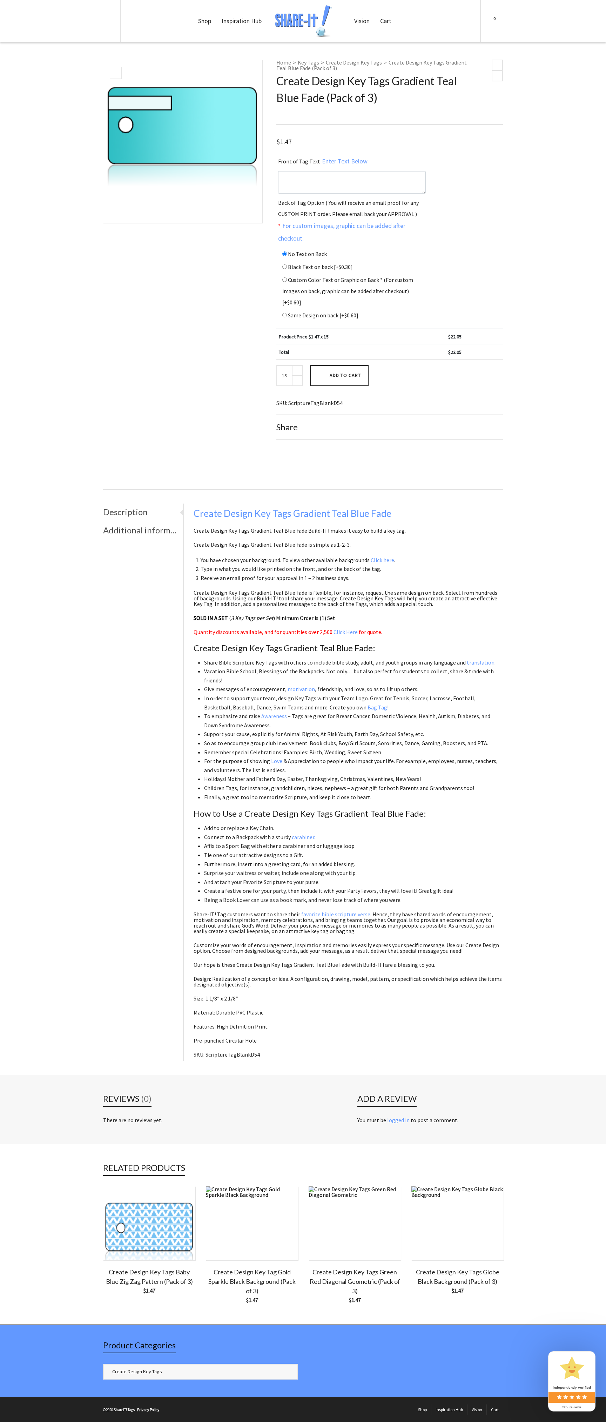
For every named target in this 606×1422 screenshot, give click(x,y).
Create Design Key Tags (354, 62)
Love (276, 760)
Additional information (141, 530)
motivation (301, 689)
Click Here (346, 631)
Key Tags (308, 62)
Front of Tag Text (323, 161)
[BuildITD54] (115, 73)
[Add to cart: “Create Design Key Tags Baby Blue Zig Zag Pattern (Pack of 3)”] (119, 1244)
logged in (398, 1120)
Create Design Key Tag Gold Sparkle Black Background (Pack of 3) (252, 1281)
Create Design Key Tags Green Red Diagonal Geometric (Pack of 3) (355, 1281)
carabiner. (303, 837)
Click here (382, 560)
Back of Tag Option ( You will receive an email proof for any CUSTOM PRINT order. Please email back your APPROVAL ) (348, 220)
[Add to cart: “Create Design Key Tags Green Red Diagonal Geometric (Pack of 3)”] (325, 1244)
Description (125, 512)
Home (283, 62)
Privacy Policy (148, 1409)
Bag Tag (377, 707)
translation (480, 662)
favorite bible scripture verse (335, 914)
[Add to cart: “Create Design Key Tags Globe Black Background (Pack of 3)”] (427, 1244)
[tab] (143, 512)
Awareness (274, 716)
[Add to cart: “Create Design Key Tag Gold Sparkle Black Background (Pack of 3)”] (222, 1244)
